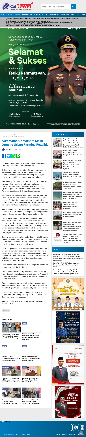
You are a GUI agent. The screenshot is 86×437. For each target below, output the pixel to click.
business (6, 310)
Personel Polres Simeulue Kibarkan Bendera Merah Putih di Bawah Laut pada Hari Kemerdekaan (72, 195)
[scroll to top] (81, 434)
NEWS (10, 14)
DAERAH (17, 14)
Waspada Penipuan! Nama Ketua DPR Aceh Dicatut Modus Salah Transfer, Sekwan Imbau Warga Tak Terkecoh (72, 238)
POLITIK (45, 14)
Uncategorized (14, 134)
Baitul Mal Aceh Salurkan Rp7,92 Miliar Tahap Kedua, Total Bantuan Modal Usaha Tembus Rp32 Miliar (39, 22)
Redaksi (64, 434)
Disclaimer (72, 434)
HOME (3, 14)
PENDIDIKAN (54, 14)
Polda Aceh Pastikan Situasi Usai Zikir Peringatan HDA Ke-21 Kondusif (71, 205)
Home (58, 434)
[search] (73, 6)
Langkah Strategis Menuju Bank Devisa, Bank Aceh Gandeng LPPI (72, 214)
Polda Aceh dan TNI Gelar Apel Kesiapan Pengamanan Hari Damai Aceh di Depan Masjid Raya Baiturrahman (72, 226)
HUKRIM (37, 14)
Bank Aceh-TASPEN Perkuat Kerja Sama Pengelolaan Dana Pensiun (28, 21)
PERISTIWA (65, 14)
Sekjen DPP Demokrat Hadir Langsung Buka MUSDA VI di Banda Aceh (28, 24)
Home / (4, 134)
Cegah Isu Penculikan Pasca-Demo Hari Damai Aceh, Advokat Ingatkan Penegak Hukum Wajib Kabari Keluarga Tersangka (42, 19)
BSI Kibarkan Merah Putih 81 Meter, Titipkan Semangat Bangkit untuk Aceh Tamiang (33, 25)
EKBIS (73, 14)
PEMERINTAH (27, 14)
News (7, 134)
